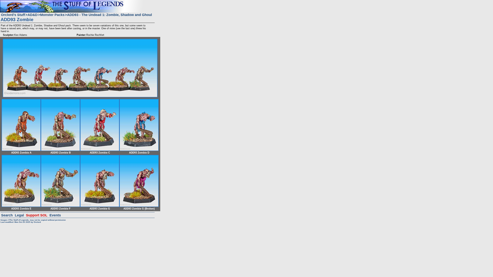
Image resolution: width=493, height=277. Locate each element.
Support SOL (36, 215)
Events (55, 215)
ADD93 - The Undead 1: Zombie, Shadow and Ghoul (109, 15)
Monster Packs (52, 15)
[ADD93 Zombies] (80, 40)
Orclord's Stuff (13, 15)
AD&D (33, 15)
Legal (19, 215)
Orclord (37, 222)
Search (7, 215)
